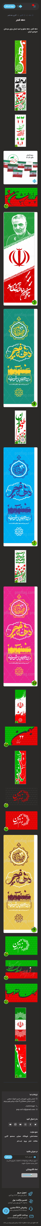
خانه (30, 15)
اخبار (29, 1141)
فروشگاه (25, 1136)
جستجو (12, 1136)
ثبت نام (19, 1141)
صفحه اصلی (33, 1136)
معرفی (19, 1136)
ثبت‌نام (8, 1157)
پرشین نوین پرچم (13, 1223)
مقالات (35, 1141)
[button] (29, 1175)
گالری (21, 15)
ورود (25, 1141)
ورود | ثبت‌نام (10, 6)
